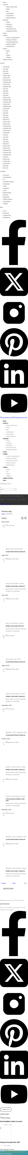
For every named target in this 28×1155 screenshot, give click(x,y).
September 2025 (7, 86)
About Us (5, 4)
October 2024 (6, 104)
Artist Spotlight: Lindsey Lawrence (11, 1121)
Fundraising (6, 188)
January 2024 (6, 123)
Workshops (9, 24)
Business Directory (11, 17)
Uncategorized (6, 201)
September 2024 (7, 106)
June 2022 (5, 156)
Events (4, 33)
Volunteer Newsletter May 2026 (10, 1142)
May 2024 (5, 115)
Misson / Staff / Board (11, 6)
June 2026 (5, 69)
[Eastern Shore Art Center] (13, 417)
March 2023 (6, 143)
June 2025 (5, 91)
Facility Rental (9, 13)
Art (4, 179)
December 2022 (7, 150)
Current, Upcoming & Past (12, 37)
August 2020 (6, 163)
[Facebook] (14, 264)
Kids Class (5, 194)
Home (4, 2)
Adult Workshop (7, 177)
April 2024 (5, 117)
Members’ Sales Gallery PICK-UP (15, 626)
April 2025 (5, 95)
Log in (4, 210)
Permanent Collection (11, 39)
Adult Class (6, 175)
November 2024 (7, 102)
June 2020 (5, 165)
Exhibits (5, 35)
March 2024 (6, 119)
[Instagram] (14, 326)
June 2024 (5, 112)
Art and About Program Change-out (15, 551)
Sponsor (8, 55)
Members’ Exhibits (10, 44)
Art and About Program (12, 42)
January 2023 (6, 148)
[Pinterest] (14, 356)
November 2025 (7, 82)
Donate (8, 50)
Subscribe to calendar (8, 888)
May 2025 (5, 93)
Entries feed (6, 213)
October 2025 (6, 84)
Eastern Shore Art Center (13, 1151)
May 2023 (5, 139)
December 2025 (7, 80)
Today (14, 883)
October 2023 (6, 130)
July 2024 (5, 110)
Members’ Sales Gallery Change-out (15, 586)
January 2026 (6, 77)
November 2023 (7, 128)
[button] (4, 480)
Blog (7, 11)
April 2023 (5, 141)
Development (6, 183)
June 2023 (5, 137)
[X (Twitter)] (14, 297)
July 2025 (5, 88)
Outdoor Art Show (7, 59)
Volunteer (8, 57)
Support (5, 48)
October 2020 (6, 161)
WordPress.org (6, 217)
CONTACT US (6, 1109)
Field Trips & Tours (11, 28)
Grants (4, 190)
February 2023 (6, 145)
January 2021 (6, 159)
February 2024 (6, 121)
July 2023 (5, 134)
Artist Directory (10, 15)
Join (7, 53)
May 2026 (5, 71)
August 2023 (6, 132)
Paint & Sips (9, 26)
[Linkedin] (14, 389)
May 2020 (5, 167)
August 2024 (6, 108)
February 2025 (6, 97)
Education (5, 20)
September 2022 (7, 154)
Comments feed (7, 215)
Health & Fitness (7, 192)
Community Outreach (11, 31)
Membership (6, 197)
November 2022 (7, 152)
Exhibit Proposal (10, 46)
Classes (8, 22)
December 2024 (7, 99)
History (8, 9)
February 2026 (6, 75)
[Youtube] (14, 415)
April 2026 (5, 73)
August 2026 (6, 66)
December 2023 (7, 126)
